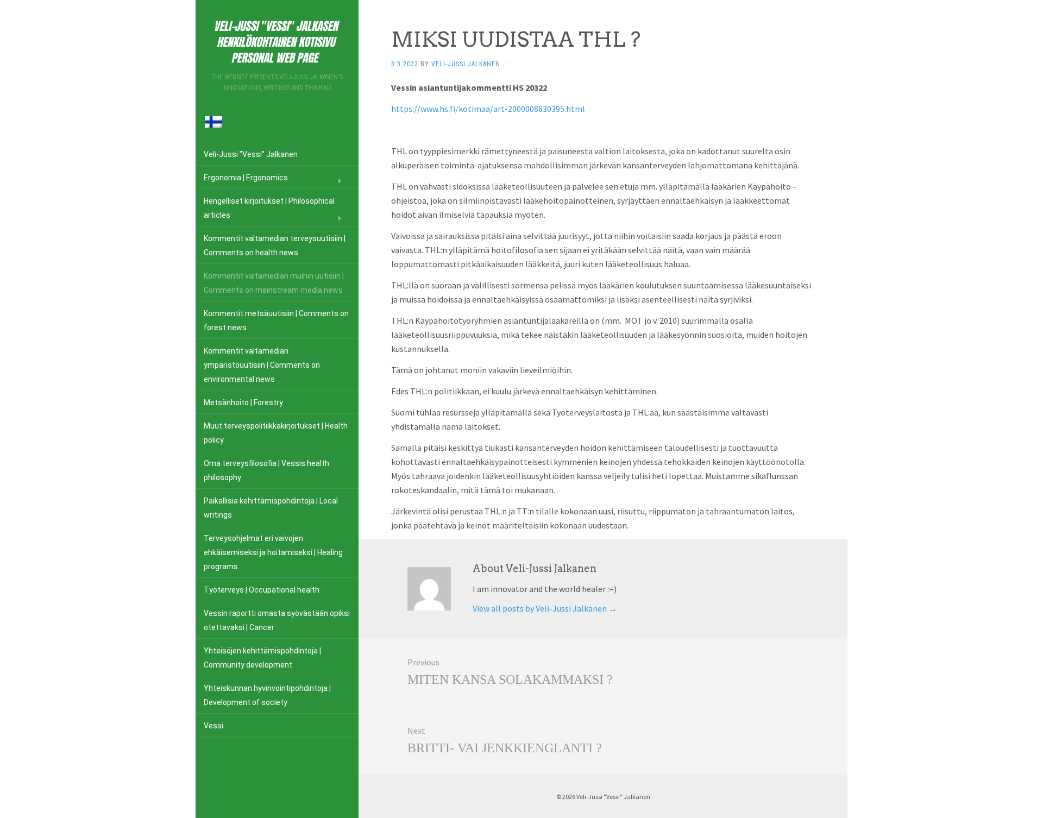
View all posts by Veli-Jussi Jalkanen (545, 608)
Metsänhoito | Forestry (243, 402)
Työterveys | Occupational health (261, 590)
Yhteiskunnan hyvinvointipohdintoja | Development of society (267, 695)
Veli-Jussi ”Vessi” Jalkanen (251, 154)
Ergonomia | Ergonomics (246, 177)
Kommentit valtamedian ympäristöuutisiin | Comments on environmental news (262, 365)
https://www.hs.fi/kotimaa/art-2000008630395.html (488, 108)
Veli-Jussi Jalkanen (465, 64)
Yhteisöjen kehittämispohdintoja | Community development (262, 657)
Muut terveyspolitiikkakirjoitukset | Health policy (276, 432)
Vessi (213, 725)
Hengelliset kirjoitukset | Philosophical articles (269, 208)
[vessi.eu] (277, 40)
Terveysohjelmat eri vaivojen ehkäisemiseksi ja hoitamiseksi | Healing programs (273, 552)
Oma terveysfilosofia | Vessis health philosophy (266, 470)
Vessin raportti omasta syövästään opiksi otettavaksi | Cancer (277, 620)
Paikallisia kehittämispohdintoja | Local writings (271, 507)
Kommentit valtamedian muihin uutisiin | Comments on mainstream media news (274, 283)
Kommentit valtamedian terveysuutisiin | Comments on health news (274, 245)
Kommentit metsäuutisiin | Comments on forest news (276, 320)
